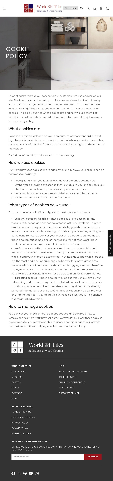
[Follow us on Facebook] (13, 473)
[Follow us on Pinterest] (25, 473)
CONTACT (16, 393)
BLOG (14, 398)
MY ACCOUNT (18, 371)
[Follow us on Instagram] (37, 473)
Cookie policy (18, 52)
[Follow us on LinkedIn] (19, 473)
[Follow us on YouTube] (31, 473)
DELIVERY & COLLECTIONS (72, 382)
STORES (15, 387)
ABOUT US (16, 377)
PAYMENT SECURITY (21, 433)
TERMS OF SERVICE (21, 411)
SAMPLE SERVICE (67, 377)
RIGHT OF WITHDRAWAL (23, 417)
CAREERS (16, 382)
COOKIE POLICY (19, 428)
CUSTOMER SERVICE (69, 393)
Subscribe (93, 456)
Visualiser (70, 8)
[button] (4, 8)
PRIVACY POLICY (19, 422)
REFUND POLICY (67, 387)
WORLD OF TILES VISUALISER (73, 371)
